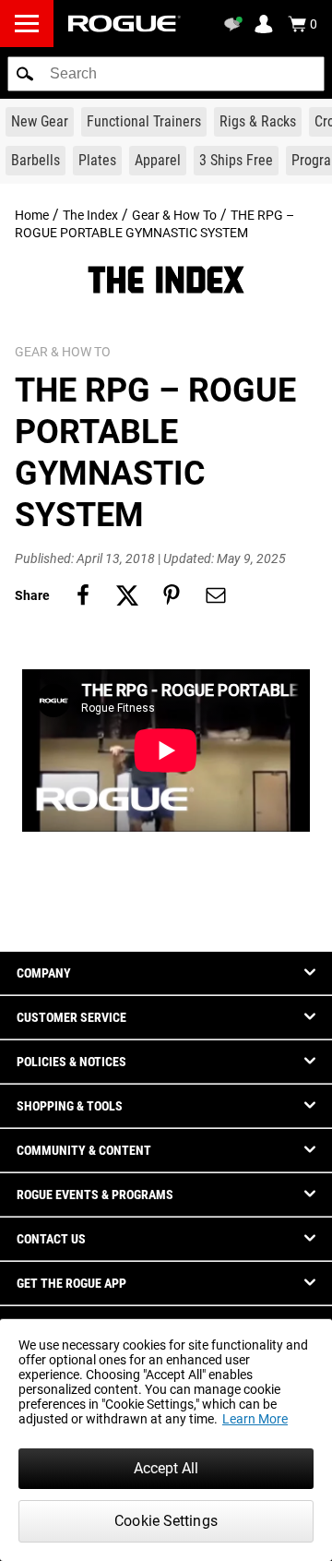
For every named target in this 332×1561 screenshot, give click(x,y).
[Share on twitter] (127, 595)
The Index (90, 215)
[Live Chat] (236, 24)
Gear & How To (174, 215)
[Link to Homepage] (124, 23)
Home (32, 215)
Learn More (255, 1418)
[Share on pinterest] (171, 595)
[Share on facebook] (83, 595)
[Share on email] (216, 595)
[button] (24, 73)
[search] (166, 73)
